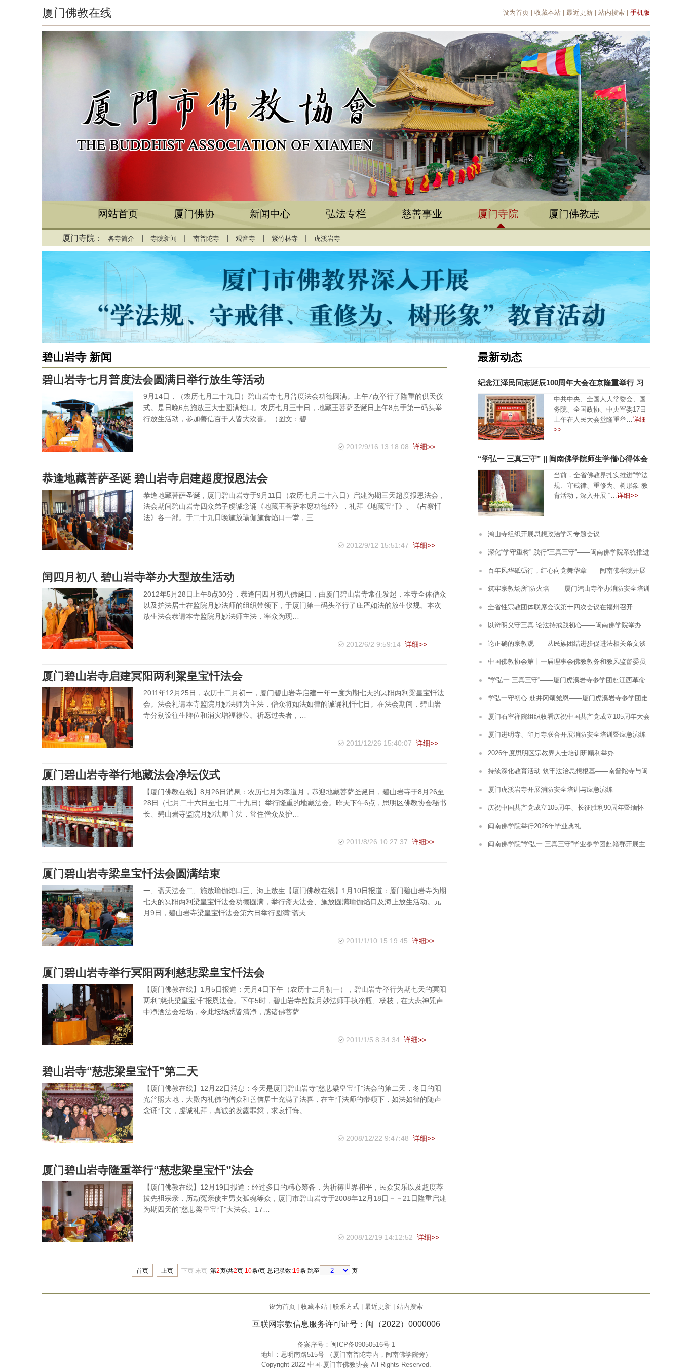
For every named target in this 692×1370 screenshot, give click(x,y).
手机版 (640, 12)
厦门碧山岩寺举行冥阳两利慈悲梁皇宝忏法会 (153, 972)
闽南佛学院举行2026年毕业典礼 (534, 826)
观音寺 (245, 238)
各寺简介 (121, 238)
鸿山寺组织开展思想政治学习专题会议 (544, 534)
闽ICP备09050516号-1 (362, 1344)
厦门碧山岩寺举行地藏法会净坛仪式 (131, 774)
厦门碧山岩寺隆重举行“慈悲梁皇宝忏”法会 (148, 1170)
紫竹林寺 (285, 238)
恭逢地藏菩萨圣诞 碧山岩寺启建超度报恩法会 (155, 478)
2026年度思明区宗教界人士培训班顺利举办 (551, 753)
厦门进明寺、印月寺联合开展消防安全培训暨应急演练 (567, 734)
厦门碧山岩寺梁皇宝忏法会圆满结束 (131, 873)
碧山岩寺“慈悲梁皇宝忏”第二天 (120, 1071)
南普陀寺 (206, 238)
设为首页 (516, 12)
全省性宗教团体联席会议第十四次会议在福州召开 (560, 607)
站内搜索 (611, 12)
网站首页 (118, 213)
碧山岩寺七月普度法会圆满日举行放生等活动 (153, 379)
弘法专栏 (346, 213)
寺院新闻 (163, 238)
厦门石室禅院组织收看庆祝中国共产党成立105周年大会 (569, 716)
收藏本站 (547, 12)
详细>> (424, 446)
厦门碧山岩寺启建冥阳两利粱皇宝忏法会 (142, 676)
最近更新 (579, 12)
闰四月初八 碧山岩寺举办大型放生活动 (138, 577)
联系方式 (346, 1306)
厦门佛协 (194, 213)
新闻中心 (270, 213)
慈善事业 (422, 213)
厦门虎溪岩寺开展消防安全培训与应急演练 (550, 789)
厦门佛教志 (574, 213)
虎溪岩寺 (327, 238)
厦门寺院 (498, 213)
